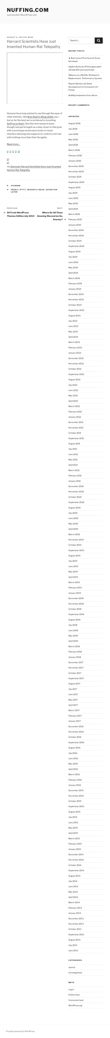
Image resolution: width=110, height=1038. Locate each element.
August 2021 (74, 443)
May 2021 (73, 459)
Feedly (14, 190)
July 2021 (72, 449)
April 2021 (73, 465)
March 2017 (74, 710)
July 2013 (72, 945)
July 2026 (72, 129)
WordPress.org (75, 1005)
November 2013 (76, 924)
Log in (71, 989)
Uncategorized (75, 972)
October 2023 (74, 305)
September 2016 (76, 742)
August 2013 (74, 940)
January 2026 (74, 161)
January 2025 (74, 225)
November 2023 (76, 299)
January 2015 (74, 849)
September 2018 (76, 614)
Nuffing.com (28, 10)
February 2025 (75, 219)
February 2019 (75, 587)
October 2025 (74, 177)
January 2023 (74, 353)
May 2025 (73, 203)
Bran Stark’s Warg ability (40, 116)
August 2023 (74, 315)
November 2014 (76, 859)
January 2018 (74, 657)
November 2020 (76, 491)
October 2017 (74, 673)
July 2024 (72, 257)
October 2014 (74, 865)
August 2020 (74, 507)
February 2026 (75, 155)
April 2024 (73, 273)
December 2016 (76, 726)
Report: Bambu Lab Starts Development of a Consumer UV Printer (83, 86)
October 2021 (74, 433)
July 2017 (72, 689)
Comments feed (75, 1000)
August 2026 (74, 123)
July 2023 (72, 321)
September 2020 (76, 502)
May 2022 (73, 395)
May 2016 (73, 763)
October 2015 (74, 801)
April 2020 (73, 529)
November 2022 (76, 363)
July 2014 (72, 881)
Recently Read (36, 190)
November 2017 (76, 667)
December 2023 (76, 294)
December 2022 (76, 358)
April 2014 (73, 897)
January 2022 (74, 417)
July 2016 (72, 753)
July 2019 (72, 561)
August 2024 (74, 251)
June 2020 (73, 518)
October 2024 (74, 241)
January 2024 (74, 289)
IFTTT (23, 190)
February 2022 (75, 411)
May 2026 (73, 139)
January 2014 (74, 913)
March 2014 (74, 902)
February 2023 (75, 347)
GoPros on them (15, 123)
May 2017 (73, 700)
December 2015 (76, 790)
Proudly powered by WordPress (20, 1031)
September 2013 (76, 934)
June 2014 (73, 886)
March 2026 (74, 150)
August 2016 (74, 747)
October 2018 (74, 609)
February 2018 (75, 651)
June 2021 (73, 454)
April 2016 (73, 769)
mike (30, 37)
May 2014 (73, 892)
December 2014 (76, 854)
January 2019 (74, 593)
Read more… (13, 144)
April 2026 (73, 145)
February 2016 (75, 780)
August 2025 (74, 187)
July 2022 (72, 385)
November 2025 (76, 171)
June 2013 (73, 950)
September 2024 (76, 246)
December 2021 (75, 422)
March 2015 (74, 838)
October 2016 (74, 737)
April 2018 (73, 641)
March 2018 (74, 646)
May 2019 (73, 571)
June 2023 (73, 326)
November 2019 (76, 539)
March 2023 (74, 342)
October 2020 (75, 497)
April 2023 (73, 337)
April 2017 (73, 705)
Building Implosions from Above (82, 95)
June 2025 (73, 198)
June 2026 (73, 134)
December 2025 (76, 166)
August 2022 (74, 379)
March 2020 (74, 534)
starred (16, 186)
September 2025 (76, 182)
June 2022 (73, 390)
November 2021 (76, 427)
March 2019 (74, 582)
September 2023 (76, 310)
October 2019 (74, 545)
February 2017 (75, 715)
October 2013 (74, 929)
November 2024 (76, 235)
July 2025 (72, 193)
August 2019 (74, 555)
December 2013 (76, 918)
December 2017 (75, 662)
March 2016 (74, 774)
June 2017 (73, 694)
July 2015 (72, 817)
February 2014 (75, 908)
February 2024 (75, 283)
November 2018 (76, 603)
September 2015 (76, 806)
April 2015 (73, 833)
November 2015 (76, 796)
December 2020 (76, 486)
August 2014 (74, 876)
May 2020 (73, 523)
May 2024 (73, 267)
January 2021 (74, 481)
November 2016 (76, 731)
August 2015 (74, 812)
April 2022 (73, 401)
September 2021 (76, 438)
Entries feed (73, 994)
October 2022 (74, 369)
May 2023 (73, 331)
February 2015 (75, 844)
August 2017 (74, 683)
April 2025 (73, 209)
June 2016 (73, 758)
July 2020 (72, 513)
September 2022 (76, 374)
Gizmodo (15, 166)
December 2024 (76, 230)
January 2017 (74, 721)
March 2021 (74, 470)
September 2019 (76, 550)
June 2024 (73, 262)
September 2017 (76, 678)
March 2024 (74, 278)
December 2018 (76, 598)
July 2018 (72, 625)
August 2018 (74, 619)
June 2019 (73, 566)
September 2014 (76, 870)
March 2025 (74, 214)
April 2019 (73, 577)
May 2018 (73, 635)
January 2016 (74, 785)
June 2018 (73, 630)
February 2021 (75, 475)
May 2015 (73, 828)
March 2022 (74, 406)
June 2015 (73, 822)
